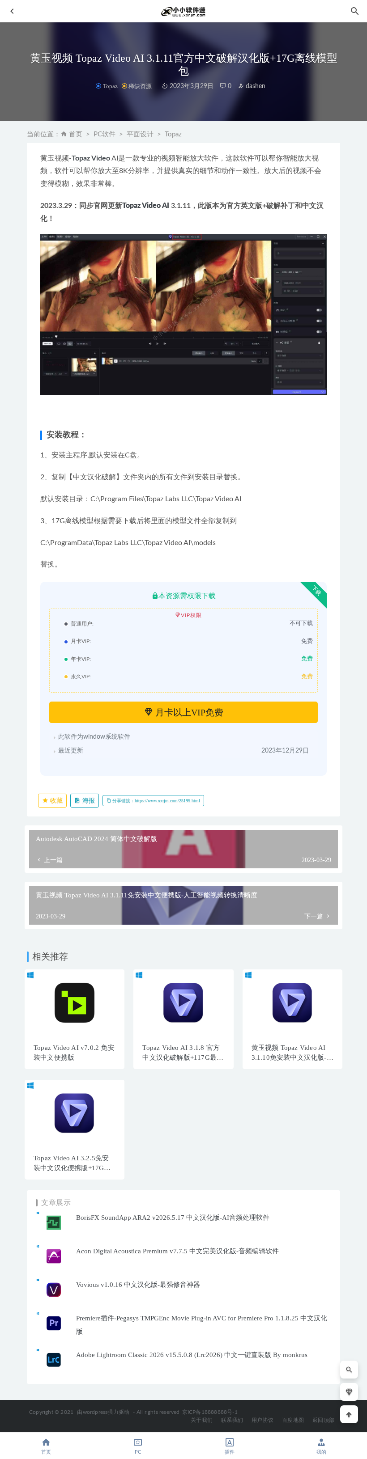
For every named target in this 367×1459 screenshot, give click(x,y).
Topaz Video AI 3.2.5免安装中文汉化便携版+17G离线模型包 (72, 1168)
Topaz (110, 86)
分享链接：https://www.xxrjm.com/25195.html (155, 800)
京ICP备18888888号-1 (210, 1412)
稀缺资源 (140, 86)
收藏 (55, 800)
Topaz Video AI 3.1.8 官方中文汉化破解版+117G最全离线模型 (182, 1057)
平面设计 (140, 134)
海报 (88, 800)
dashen (254, 86)
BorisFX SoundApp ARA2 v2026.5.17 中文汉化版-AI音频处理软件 (172, 1217)
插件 (230, 1452)
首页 (75, 134)
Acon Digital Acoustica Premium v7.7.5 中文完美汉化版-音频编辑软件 (177, 1251)
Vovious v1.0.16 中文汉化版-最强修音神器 (138, 1284)
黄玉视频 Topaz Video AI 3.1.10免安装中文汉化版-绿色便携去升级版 (292, 1057)
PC (138, 1452)
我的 (321, 1452)
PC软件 (104, 134)
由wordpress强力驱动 (103, 1412)
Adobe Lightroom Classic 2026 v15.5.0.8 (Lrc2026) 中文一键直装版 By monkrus (191, 1354)
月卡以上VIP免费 (188, 712)
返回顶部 (323, 1420)
